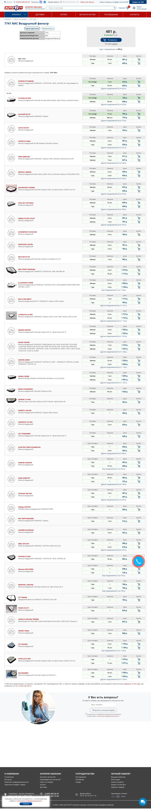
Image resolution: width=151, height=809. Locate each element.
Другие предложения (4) (114, 121)
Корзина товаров (117, 787)
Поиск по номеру (46, 782)
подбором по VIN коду (131, 684)
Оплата (63, 14)
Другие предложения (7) (114, 163)
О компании (9, 777)
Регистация (115, 779)
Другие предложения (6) (113, 305)
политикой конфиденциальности (108, 716)
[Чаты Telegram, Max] (143, 802)
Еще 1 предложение (111, 49)
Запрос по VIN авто (118, 785)
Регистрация (142, 9)
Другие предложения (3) (114, 178)
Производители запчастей (50, 779)
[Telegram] (45, 2)
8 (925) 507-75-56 (52, 796)
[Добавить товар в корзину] (139, 59)
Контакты (134, 14)
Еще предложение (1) (113, 290)
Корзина (122, 8)
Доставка (40, 14)
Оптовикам (80, 779)
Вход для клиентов (118, 777)
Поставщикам (111, 14)
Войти (139, 7)
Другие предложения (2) (114, 88)
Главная (7, 19)
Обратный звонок (87, 2)
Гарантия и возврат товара (14, 785)
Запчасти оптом (87, 14)
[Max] (40, 3)
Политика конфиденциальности (16, 782)
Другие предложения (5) (114, 104)
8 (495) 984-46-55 (23, 2)
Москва (9, 2)
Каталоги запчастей (47, 777)
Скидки (78, 782)
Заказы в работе (117, 782)
